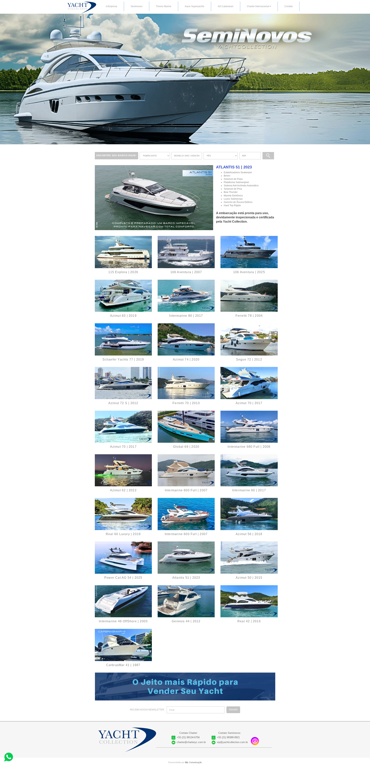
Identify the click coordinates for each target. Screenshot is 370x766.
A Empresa (111, 6)
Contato (288, 6)
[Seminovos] (123, 252)
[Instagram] (255, 741)
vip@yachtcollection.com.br (232, 742)
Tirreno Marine (163, 6)
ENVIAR (233, 709)
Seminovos (136, 6)
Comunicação (193, 762)
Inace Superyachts (194, 6)
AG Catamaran (225, 6)
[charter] (154, 197)
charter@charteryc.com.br (191, 742)
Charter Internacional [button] (258, 6)
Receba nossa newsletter (147, 709)
